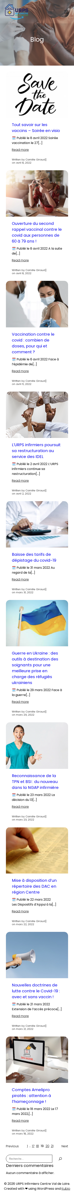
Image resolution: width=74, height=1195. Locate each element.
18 (37, 1146)
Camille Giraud (35, 159)
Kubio (66, 1188)
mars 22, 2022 (25, 924)
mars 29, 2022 (25, 714)
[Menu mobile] (66, 12)
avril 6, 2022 (23, 384)
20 (47, 1146)
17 (33, 1146)
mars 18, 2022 (25, 1133)
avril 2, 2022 (23, 493)
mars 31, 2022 (24, 592)
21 (52, 1146)
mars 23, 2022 (25, 819)
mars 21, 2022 (24, 1029)
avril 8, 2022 (23, 162)
